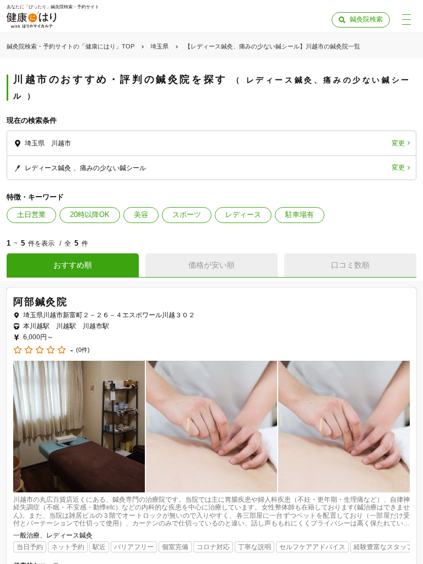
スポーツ (186, 214)
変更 (398, 143)
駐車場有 (299, 214)
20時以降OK (90, 214)
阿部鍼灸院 (40, 301)
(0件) (83, 350)
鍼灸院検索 (366, 19)
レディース (243, 214)
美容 (141, 214)
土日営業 (31, 214)
